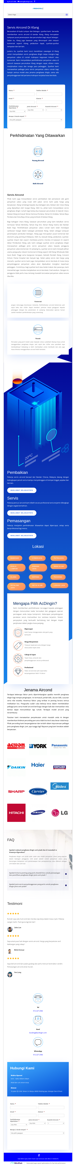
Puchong (58, 577)
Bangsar (15, 558)
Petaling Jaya (15, 586)
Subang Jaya (35, 567)
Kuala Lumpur (14, 567)
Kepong (35, 577)
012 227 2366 (12, 1)
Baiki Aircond (38, 184)
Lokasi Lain (59, 585)
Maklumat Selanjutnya (22, 490)
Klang (14, 577)
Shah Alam (59, 566)
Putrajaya (59, 558)
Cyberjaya (37, 558)
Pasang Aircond (38, 160)
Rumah (38, 338)
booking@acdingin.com (38, 1033)
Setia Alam (37, 585)
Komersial (38, 301)
